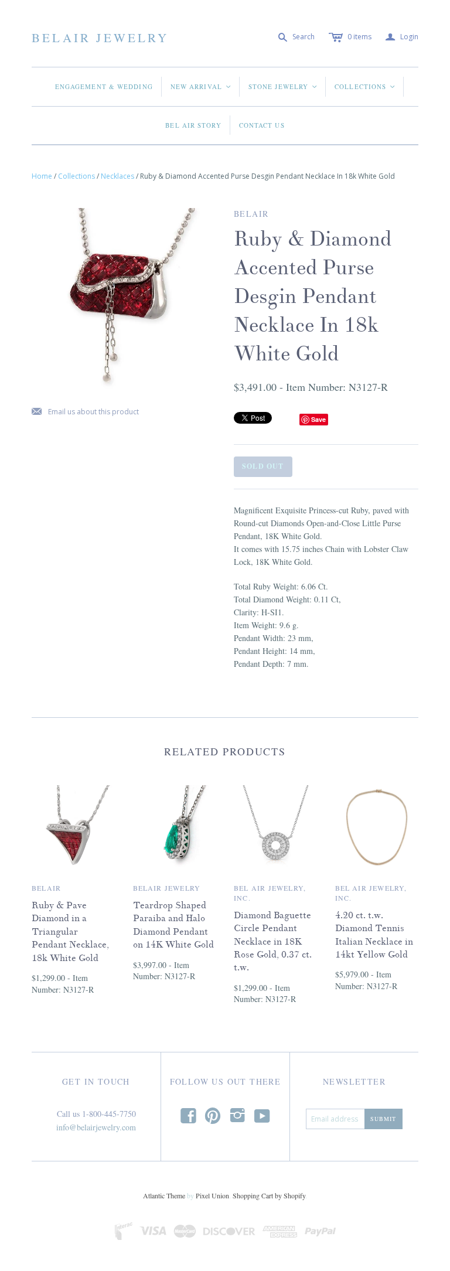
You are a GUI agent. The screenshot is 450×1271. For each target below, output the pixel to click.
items (359, 37)
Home (42, 176)
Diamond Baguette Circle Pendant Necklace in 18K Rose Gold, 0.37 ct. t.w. (273, 941)
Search (303, 37)
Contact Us (262, 125)
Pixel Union (212, 1195)
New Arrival (201, 86)
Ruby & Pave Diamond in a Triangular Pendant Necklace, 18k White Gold (70, 931)
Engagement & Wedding (104, 86)
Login (402, 37)
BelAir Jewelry (100, 37)
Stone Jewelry (283, 86)
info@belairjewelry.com (96, 1127)
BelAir (46, 887)
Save (318, 419)
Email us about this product (85, 412)
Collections (365, 86)
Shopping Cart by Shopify (269, 1195)
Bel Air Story (193, 125)
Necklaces (117, 176)
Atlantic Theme (164, 1195)
